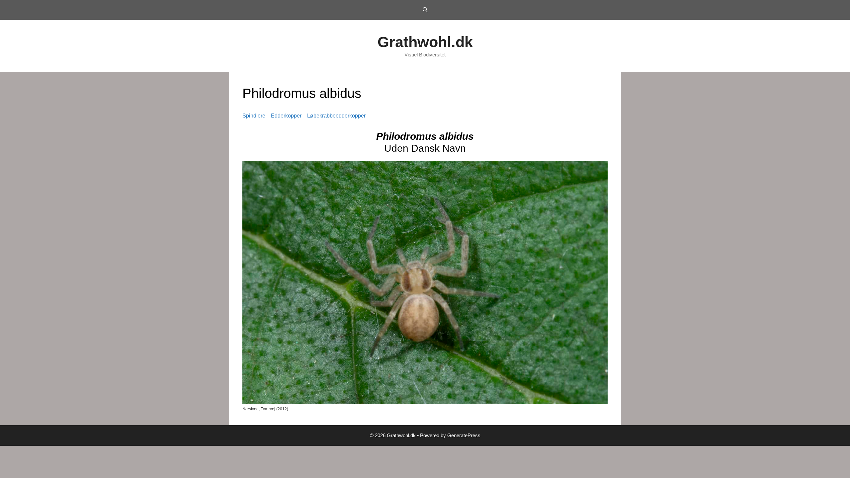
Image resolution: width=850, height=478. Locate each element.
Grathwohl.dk (425, 42)
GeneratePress (463, 435)
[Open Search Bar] (425, 10)
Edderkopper (286, 116)
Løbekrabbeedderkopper (336, 116)
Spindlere (253, 116)
